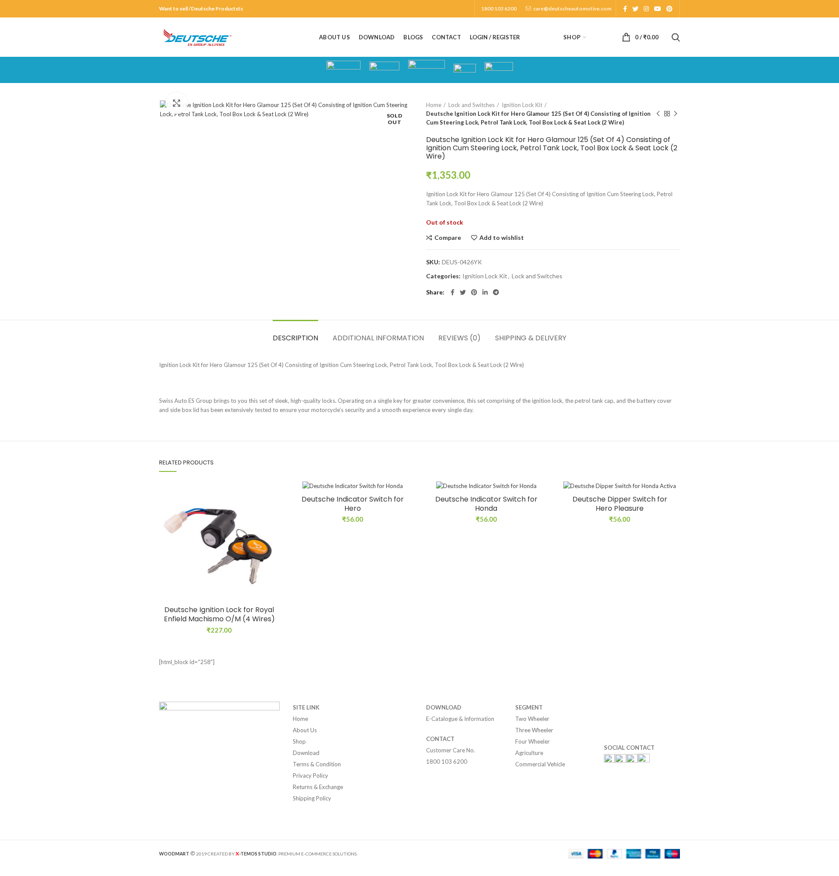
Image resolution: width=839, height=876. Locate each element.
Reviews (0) (459, 338)
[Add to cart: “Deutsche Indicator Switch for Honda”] (540, 515)
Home (433, 104)
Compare (447, 238)
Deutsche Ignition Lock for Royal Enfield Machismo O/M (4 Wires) (219, 615)
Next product (675, 113)
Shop (299, 741)
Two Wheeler (532, 718)
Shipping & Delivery (530, 338)
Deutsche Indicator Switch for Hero (353, 504)
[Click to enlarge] (176, 103)
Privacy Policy (310, 775)
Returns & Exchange (318, 786)
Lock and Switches (471, 104)
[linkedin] (485, 292)
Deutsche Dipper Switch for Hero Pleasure (619, 504)
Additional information (378, 338)
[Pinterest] (669, 8)
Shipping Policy (312, 798)
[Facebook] (625, 8)
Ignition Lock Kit (522, 104)
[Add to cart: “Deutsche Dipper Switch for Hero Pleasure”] (673, 515)
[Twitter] (635, 8)
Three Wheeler (534, 730)
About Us (305, 730)
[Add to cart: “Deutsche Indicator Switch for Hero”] (406, 515)
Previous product (658, 113)
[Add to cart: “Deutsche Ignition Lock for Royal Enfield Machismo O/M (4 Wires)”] (273, 515)
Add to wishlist (501, 238)
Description (295, 338)
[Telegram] (496, 292)
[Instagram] (646, 8)
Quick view (273, 534)
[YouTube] (658, 8)
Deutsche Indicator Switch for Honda (486, 504)
